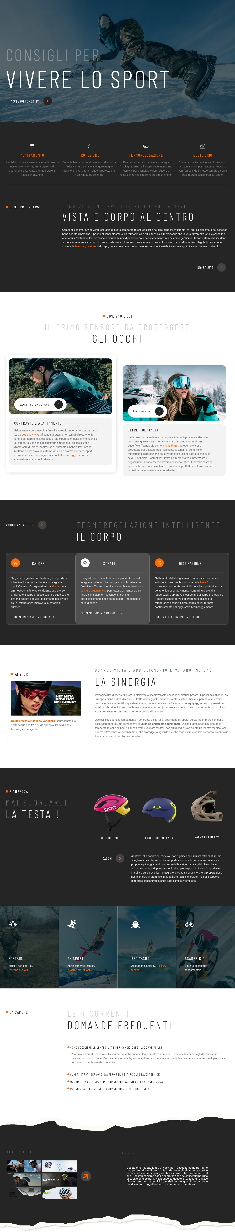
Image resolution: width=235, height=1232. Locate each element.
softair (15, 958)
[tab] (148, 1047)
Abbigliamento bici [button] (20, 525)
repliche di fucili (18, 970)
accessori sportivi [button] (25, 101)
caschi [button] (107, 858)
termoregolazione (85, 246)
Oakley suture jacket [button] (35, 404)
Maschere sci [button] (142, 411)
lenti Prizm (171, 445)
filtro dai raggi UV (70, 455)
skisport (75, 958)
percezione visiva (28, 434)
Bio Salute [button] (205, 267)
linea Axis (206, 582)
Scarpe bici (195, 958)
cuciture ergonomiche (93, 590)
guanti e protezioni (78, 970)
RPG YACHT (140, 958)
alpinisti (56, 586)
